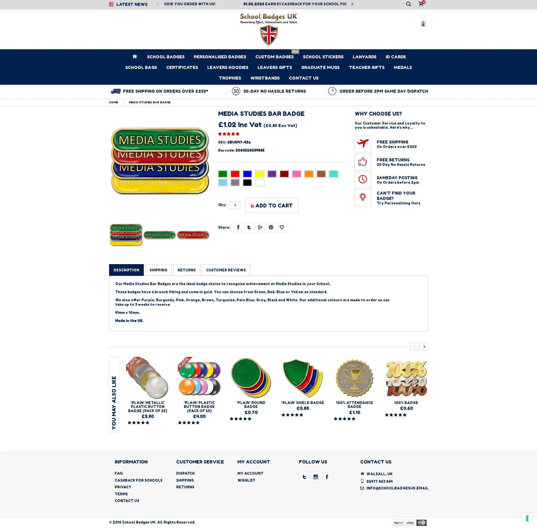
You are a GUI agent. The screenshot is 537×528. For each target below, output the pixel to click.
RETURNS (187, 270)
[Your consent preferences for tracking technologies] (527, 518)
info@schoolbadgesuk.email (397, 488)
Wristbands (265, 78)
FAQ (119, 473)
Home (113, 102)
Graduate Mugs (320, 67)
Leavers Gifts (275, 67)
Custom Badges (274, 56)
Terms (121, 494)
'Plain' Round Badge (251, 405)
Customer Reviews (226, 270)
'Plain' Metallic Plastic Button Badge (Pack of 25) (147, 407)
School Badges (166, 56)
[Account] (424, 23)
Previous (158, 4)
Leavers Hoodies (227, 67)
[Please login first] (282, 228)
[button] (228, 134)
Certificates (182, 67)
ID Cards (396, 56)
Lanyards (364, 56)
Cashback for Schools (138, 480)
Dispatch (185, 473)
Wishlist (246, 480)
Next (352, 4)
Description (126, 270)
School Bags (141, 67)
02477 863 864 (379, 481)
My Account (250, 473)
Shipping (185, 480)
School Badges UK (138, 522)
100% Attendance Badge (354, 405)
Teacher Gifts (367, 67)
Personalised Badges (220, 56)
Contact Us (304, 78)
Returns (185, 487)
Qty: (222, 205)
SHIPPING (158, 270)
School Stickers (323, 56)
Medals (403, 67)
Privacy (123, 487)
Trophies (230, 78)
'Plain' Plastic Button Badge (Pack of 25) (199, 407)
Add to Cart (274, 205)
